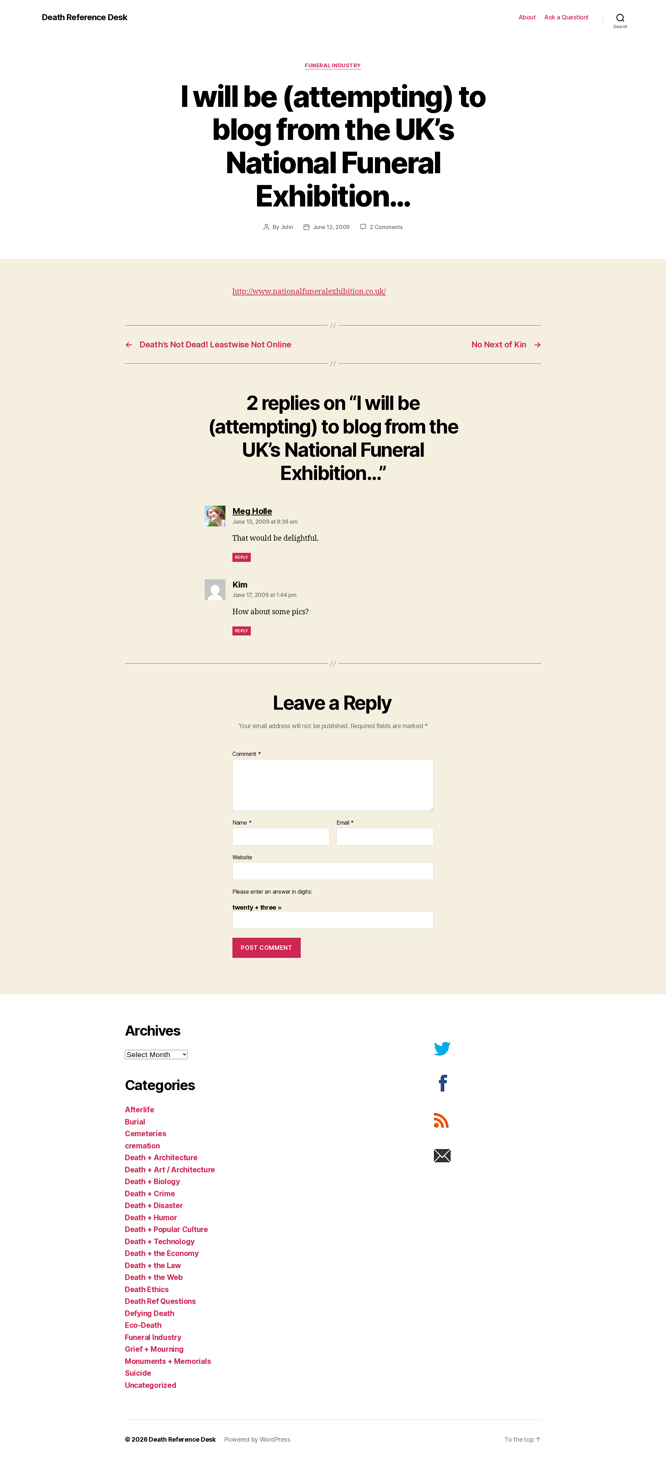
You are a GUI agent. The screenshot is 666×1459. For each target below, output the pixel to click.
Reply (241, 557)
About (527, 17)
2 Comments (386, 227)
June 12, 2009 (331, 227)
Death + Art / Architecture (170, 1169)
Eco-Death (143, 1325)
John (287, 227)
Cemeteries (145, 1133)
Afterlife (139, 1109)
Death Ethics (147, 1289)
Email (345, 823)
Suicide (138, 1373)
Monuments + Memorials (168, 1361)
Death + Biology (152, 1181)
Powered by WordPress (257, 1439)
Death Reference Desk (84, 17)
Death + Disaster (154, 1205)
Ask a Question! (566, 17)
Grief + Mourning (154, 1349)
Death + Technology (160, 1241)
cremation (142, 1145)
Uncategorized (151, 1385)
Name (241, 823)
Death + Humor (151, 1217)
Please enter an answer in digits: (272, 892)
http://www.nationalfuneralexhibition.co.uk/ (309, 291)
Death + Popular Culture (166, 1229)
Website (242, 857)
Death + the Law (153, 1265)
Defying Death (149, 1313)
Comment (246, 754)
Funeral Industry (333, 65)
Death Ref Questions (160, 1301)
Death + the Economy (162, 1253)
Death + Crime (150, 1193)
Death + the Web (154, 1277)
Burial (135, 1122)
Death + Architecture (161, 1157)
